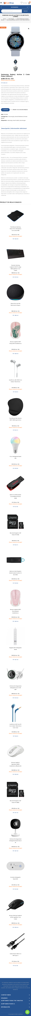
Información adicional (18, 128)
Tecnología (11, 18)
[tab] (5, 128)
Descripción (5, 128)
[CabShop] (8, 3)
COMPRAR (5, 109)
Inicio (4, 18)
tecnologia (23, 120)
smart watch (16, 120)
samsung (9, 120)
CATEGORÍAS (14, 7)
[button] (27, 1012)
